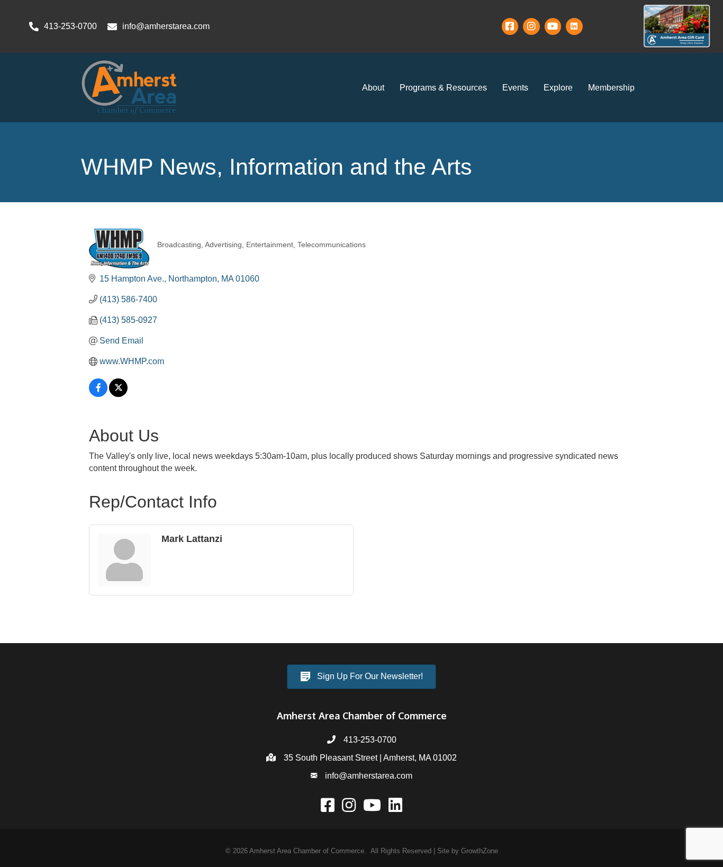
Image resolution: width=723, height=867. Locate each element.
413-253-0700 (370, 739)
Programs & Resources (443, 87)
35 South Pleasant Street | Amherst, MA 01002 (370, 757)
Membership (611, 87)
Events (515, 87)
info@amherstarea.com (368, 775)
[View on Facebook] (98, 394)
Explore (558, 87)
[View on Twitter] (118, 394)
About (373, 87)
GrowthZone (479, 851)
